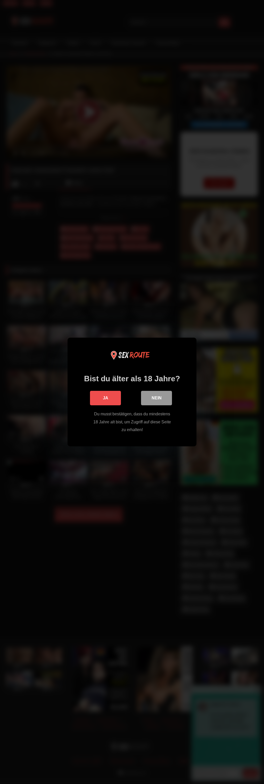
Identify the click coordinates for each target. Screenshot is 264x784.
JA (105, 398)
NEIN (157, 398)
